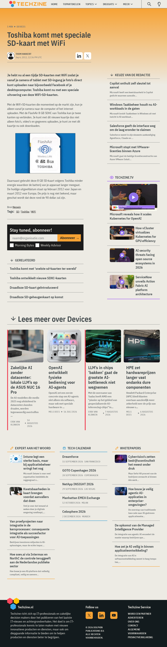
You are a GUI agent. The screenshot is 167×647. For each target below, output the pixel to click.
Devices (21, 26)
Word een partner (139, 613)
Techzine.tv (124, 177)
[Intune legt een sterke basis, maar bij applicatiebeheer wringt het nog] (16, 468)
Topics (89, 4)
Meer (126, 4)
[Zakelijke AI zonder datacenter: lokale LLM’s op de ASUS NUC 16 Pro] (25, 346)
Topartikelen (71, 4)
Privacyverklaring (140, 637)
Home (54, 4)
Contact (133, 625)
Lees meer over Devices (55, 319)
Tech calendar (79, 448)
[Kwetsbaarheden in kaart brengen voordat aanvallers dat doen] (16, 500)
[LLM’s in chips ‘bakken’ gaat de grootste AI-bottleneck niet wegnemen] (103, 346)
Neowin (17, 207)
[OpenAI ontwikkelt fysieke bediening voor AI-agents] (64, 346)
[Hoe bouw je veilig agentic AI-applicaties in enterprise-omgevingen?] (121, 502)
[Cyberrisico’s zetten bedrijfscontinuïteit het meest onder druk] (121, 468)
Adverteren (135, 617)
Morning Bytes (24, 245)
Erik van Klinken (15, 423)
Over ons (133, 621)
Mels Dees (54, 411)
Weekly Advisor (51, 245)
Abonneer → (69, 238)
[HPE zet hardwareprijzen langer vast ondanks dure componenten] (142, 346)
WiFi (33, 211)
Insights (108, 4)
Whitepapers (130, 448)
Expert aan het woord (33, 448)
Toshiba (25, 211)
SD (17, 211)
